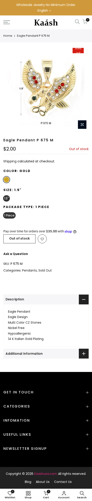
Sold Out (45, 270)
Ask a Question (15, 254)
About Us (43, 482)
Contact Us (63, 482)
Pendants (29, 270)
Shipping (10, 161)
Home (7, 36)
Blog (28, 482)
